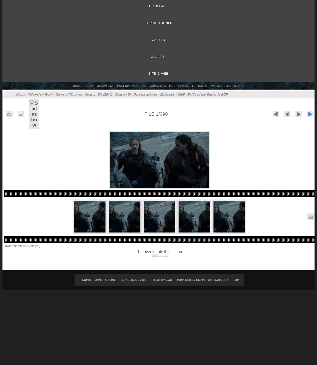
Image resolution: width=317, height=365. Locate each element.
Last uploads (127, 85)
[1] (153, 256)
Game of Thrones (65, 94)
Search (239, 85)
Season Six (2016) (92, 94)
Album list (105, 85)
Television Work (39, 94)
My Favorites (221, 85)
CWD (169, 279)
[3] (159, 256)
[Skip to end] (310, 114)
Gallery (158, 57)
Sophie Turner (159, 23)
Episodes (157, 94)
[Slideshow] (34, 114)
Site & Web (159, 73)
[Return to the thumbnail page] (9, 114)
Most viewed (178, 85)
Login (89, 85)
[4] (163, 256)
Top (236, 279)
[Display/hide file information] (20, 114)
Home (77, 85)
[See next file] (298, 114)
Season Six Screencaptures (128, 94)
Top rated (199, 85)
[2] (156, 256)
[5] (166, 256)
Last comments (154, 85)
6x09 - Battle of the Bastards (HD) (190, 94)
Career (158, 40)
